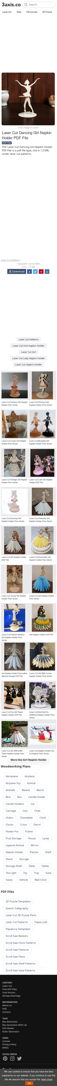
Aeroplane (12, 776)
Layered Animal (15, 845)
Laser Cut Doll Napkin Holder (28, 345)
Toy (25, 873)
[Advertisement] (28, 44)
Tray (36, 873)
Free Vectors (8, 992)
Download (18, 271)
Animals (10, 790)
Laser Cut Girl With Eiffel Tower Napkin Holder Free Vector (13, 754)
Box (19, 797)
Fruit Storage (13, 838)
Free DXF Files (9, 989)
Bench (40, 790)
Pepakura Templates (18, 929)
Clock (43, 817)
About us (7, 1005)
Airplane (30, 776)
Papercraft (41, 922)
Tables (45, 866)
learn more (46, 1079)
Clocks (9, 824)
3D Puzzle (47, 11)
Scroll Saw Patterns (17, 949)
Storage (24, 859)
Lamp (45, 838)
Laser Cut (7, 11)
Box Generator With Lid (14, 1025)
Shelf (48, 852)
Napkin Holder (14, 852)
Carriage (11, 811)
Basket (26, 790)
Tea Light (11, 873)
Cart (25, 811)
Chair (37, 811)
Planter (34, 852)
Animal (31, 783)
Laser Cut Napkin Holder (28, 364)
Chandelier (26, 817)
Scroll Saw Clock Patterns (21, 943)
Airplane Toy (13, 783)
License (6, 1041)
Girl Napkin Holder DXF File (41, 635)
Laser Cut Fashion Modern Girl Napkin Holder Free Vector (13, 637)
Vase (48, 873)
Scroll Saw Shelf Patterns (20, 963)
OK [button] (29, 1083)
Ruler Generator (10, 1031)
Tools (18, 11)
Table (31, 866)
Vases (9, 880)
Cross (23, 824)
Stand (9, 859)
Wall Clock (41, 880)
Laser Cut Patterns (10, 260)
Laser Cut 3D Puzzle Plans (21, 915)
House (32, 838)
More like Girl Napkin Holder (29, 760)
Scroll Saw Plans (15, 956)
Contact (6, 1012)
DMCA (5, 1047)
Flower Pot (12, 831)
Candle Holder (36, 797)
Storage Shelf (14, 866)
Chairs (9, 817)
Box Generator (10, 1021)
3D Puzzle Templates (18, 901)
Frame (29, 831)
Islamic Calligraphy (17, 908)
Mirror (35, 845)
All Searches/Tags (11, 995)
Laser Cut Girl (28, 351)
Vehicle (23, 880)
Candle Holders (15, 804)
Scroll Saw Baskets (17, 936)
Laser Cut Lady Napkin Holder (28, 358)
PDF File (7, 142)
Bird (8, 797)
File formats (31, 11)
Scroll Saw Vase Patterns (20, 970)
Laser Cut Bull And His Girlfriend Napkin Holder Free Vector (42, 715)
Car (33, 804)
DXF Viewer (8, 1028)
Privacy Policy (9, 1044)
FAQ (4, 1008)
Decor (37, 824)
